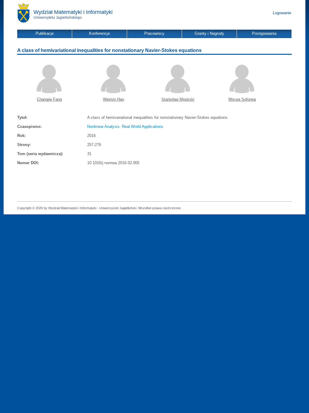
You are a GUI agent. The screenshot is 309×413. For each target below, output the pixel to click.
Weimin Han (113, 99)
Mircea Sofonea (242, 99)
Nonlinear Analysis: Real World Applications (125, 126)
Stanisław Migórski (177, 99)
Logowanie (282, 13)
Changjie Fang (49, 99)
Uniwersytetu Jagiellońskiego (57, 17)
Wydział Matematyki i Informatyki (73, 12)
